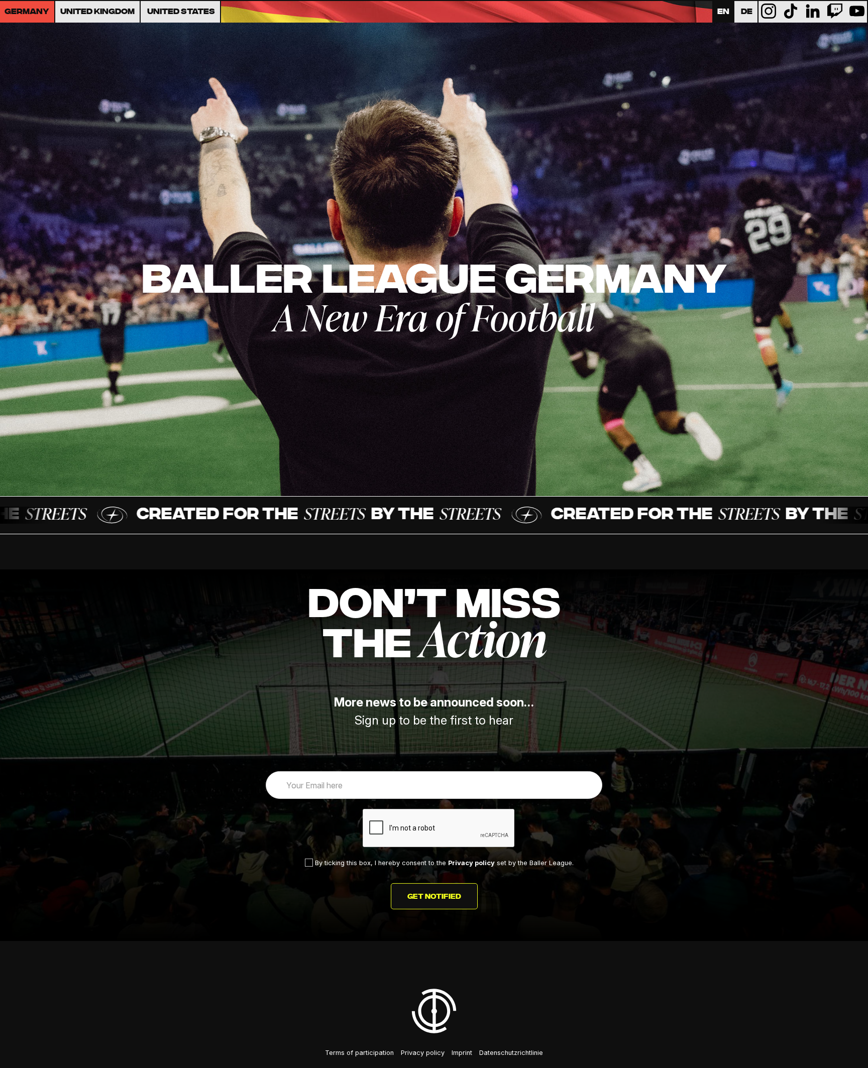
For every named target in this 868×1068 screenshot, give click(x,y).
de (746, 12)
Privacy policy (471, 863)
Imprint (462, 1052)
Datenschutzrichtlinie (511, 1052)
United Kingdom (97, 12)
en (723, 12)
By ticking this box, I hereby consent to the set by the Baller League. (443, 863)
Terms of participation (359, 1052)
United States (181, 12)
